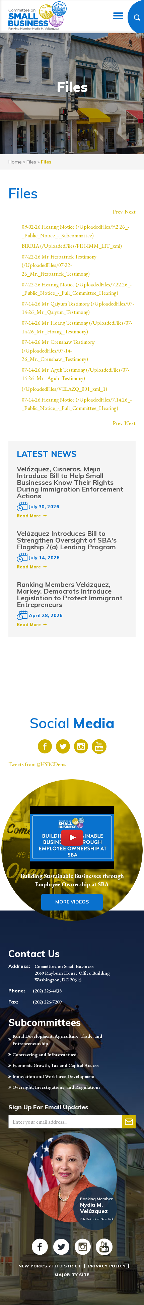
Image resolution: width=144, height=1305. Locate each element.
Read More (29, 515)
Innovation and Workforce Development (53, 1076)
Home (15, 162)
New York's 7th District (49, 1265)
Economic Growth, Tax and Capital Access (55, 1065)
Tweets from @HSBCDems (37, 764)
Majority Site (72, 1274)
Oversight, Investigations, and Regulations (56, 1087)
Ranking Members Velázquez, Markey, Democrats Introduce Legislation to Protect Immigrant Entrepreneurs (70, 594)
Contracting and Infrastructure (44, 1055)
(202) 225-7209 (47, 1002)
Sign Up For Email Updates (48, 1107)
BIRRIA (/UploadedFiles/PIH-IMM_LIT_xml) (72, 245)
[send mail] (129, 1121)
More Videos (72, 902)
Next (130, 211)
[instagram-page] (81, 747)
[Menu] (118, 15)
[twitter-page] (63, 747)
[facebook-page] (45, 747)
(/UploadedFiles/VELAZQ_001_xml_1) (64, 388)
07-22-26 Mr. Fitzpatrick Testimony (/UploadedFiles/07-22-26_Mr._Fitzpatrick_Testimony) (59, 265)
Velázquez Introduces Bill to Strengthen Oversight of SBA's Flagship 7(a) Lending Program (67, 540)
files (31, 162)
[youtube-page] (99, 747)
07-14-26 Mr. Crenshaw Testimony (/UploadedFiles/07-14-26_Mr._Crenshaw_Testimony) (58, 350)
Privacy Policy (107, 1265)
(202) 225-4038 (47, 991)
